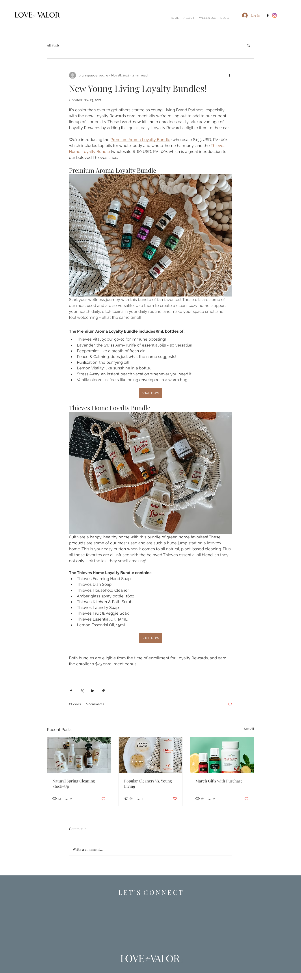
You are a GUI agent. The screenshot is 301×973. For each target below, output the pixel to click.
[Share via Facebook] (71, 690)
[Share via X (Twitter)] (82, 690)
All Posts (53, 45)
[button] (248, 45)
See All (249, 728)
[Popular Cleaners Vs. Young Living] (150, 755)
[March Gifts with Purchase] (222, 755)
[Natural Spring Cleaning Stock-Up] (79, 755)
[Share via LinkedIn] (93, 690)
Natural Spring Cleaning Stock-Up (73, 783)
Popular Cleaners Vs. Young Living (148, 783)
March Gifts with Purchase (219, 781)
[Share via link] (103, 690)
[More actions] (229, 75)
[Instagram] (274, 15)
